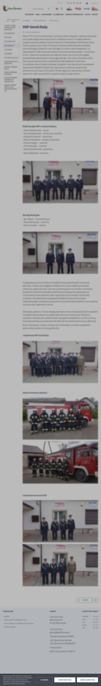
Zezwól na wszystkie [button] (87, 680)
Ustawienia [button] (44, 680)
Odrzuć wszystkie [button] (64, 680)
